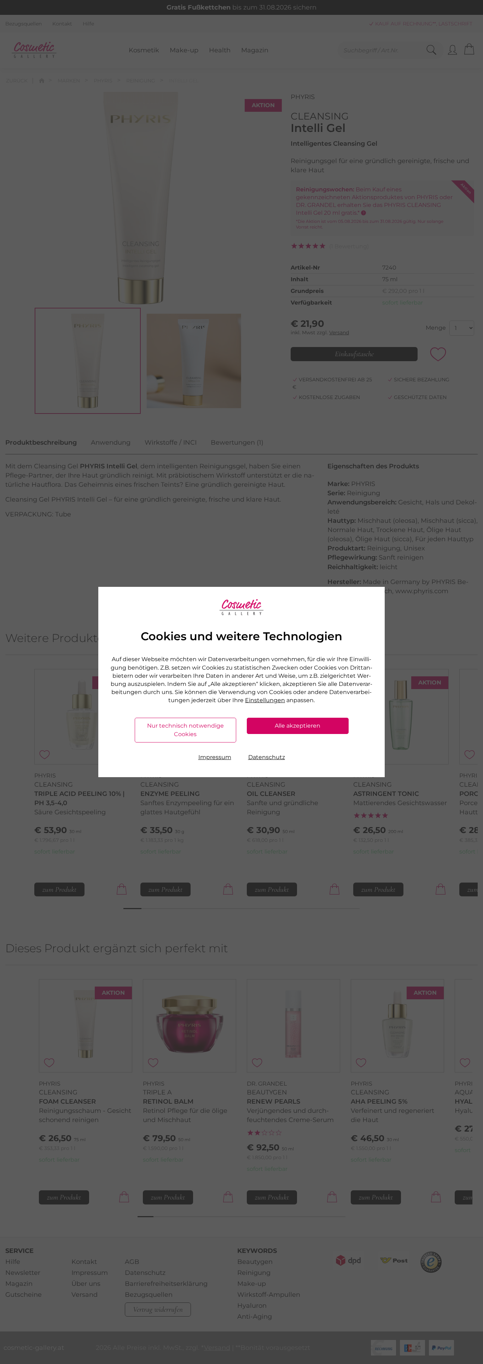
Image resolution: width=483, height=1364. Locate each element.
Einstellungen (265, 700)
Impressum (214, 757)
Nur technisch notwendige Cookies (185, 730)
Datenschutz (266, 757)
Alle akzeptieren (297, 725)
